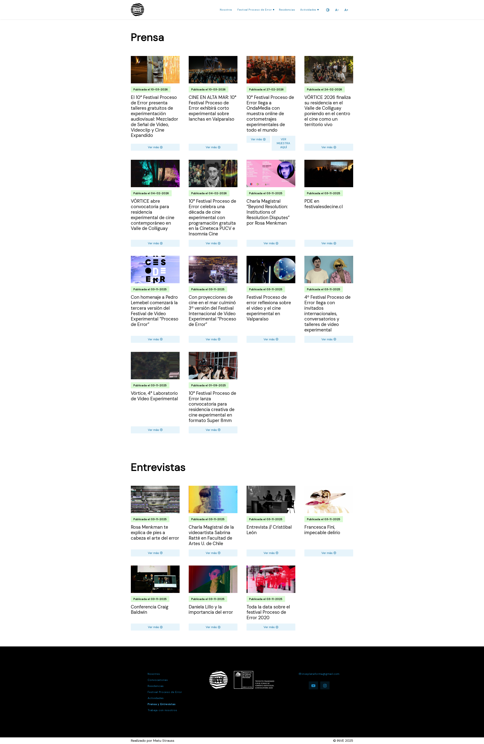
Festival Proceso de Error (254, 9)
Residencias (287, 9)
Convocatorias (158, 680)
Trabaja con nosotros (162, 710)
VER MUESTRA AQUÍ (283, 143)
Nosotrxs (226, 9)
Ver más (153, 147)
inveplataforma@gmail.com (321, 674)
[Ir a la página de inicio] (137, 9)
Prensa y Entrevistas (161, 704)
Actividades (308, 9)
